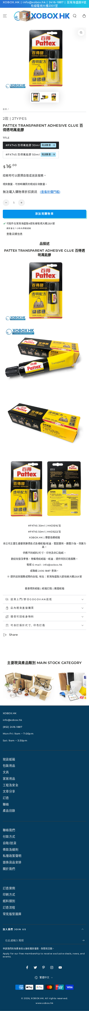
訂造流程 (9, 907)
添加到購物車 (44, 213)
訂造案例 (9, 888)
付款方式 (9, 836)
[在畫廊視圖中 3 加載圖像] (54, 97)
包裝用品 (9, 765)
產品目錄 (9, 810)
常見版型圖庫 (12, 914)
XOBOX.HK (37, 998)
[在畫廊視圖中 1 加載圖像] (35, 97)
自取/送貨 (10, 843)
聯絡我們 (9, 830)
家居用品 (9, 778)
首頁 (5, 109)
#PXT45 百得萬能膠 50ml (30, 154)
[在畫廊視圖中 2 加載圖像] (44, 97)
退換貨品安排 (12, 862)
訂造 (6, 798)
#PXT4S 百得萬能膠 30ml (30, 145)
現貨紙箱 (9, 759)
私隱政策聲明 (12, 855)
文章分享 (9, 791)
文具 (6, 772)
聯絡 (6, 804)
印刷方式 (9, 894)
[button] (74, 16)
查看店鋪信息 (14, 233)
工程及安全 (11, 785)
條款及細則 (11, 849)
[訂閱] (84, 940)
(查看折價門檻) (50, 192)
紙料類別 (9, 901)
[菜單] (5, 16)
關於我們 (9, 868)
